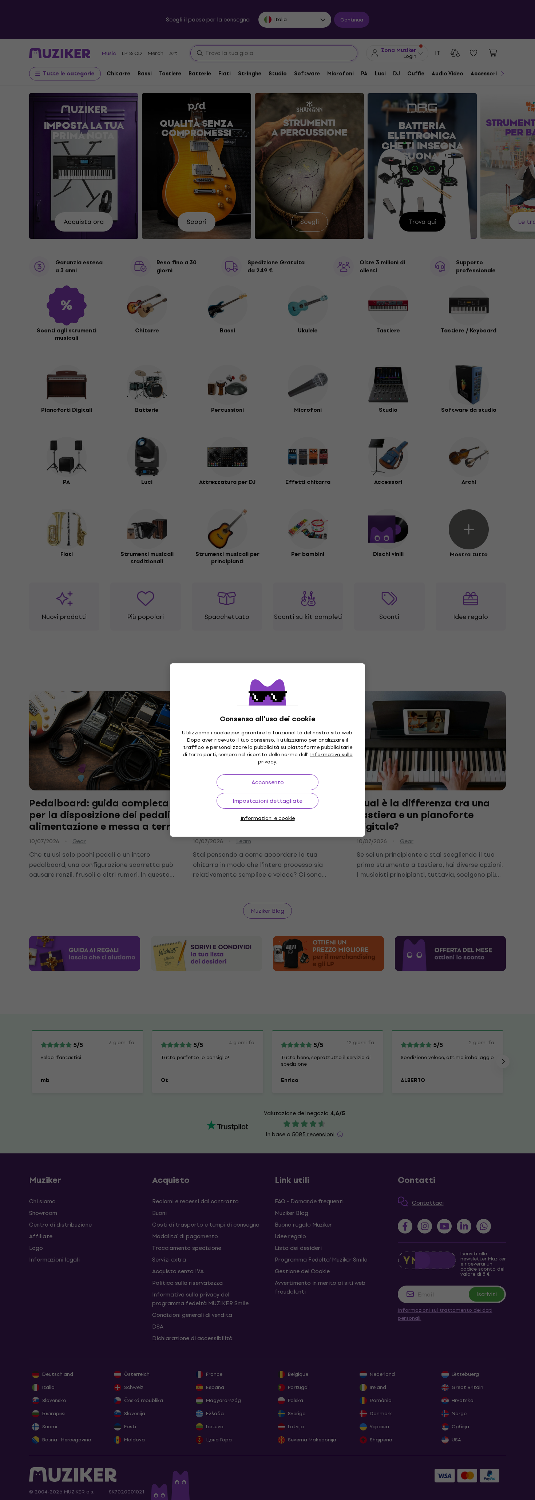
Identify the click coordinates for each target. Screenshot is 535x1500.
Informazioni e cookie (268, 818)
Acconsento (267, 782)
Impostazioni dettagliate (267, 800)
